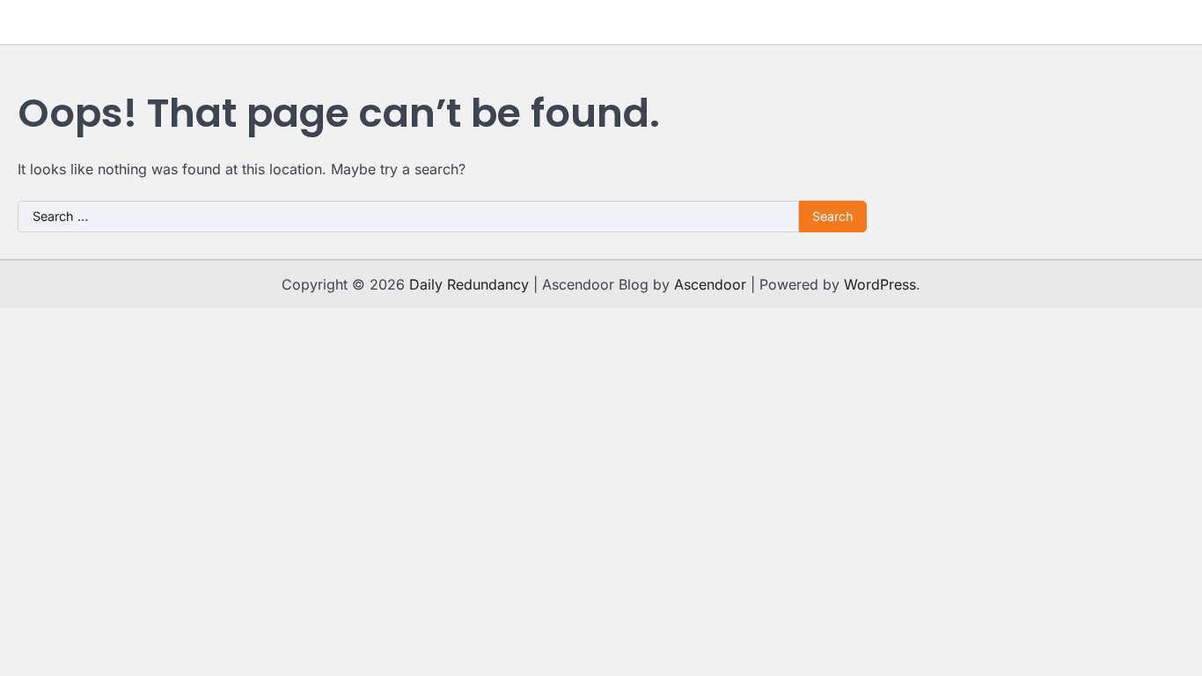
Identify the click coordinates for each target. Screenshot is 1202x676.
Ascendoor (710, 284)
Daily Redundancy (469, 284)
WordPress (880, 284)
